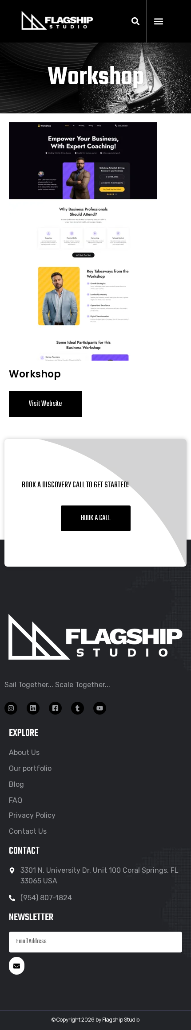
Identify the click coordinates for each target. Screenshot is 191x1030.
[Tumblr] (77, 708)
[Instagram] (10, 708)
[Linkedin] (33, 708)
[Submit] (16, 966)
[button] (135, 21)
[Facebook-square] (55, 708)
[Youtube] (99, 708)
